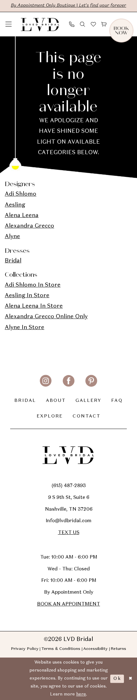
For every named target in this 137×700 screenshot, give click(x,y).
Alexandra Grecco (29, 226)
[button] (9, 24)
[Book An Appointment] (130, 24)
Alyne (12, 236)
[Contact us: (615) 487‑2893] (71, 24)
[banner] (40, 24)
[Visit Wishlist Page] (93, 24)
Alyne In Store (24, 327)
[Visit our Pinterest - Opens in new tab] (91, 381)
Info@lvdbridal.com (68, 521)
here (81, 694)
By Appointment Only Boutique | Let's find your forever (68, 6)
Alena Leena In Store (34, 306)
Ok (117, 679)
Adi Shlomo (20, 194)
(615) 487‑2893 (69, 486)
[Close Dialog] (130, 678)
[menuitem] (9, 24)
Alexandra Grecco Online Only (46, 317)
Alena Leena (22, 215)
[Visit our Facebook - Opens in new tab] (69, 381)
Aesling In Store (27, 295)
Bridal (13, 261)
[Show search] (82, 24)
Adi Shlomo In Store (33, 285)
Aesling (15, 205)
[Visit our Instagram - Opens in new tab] (46, 381)
